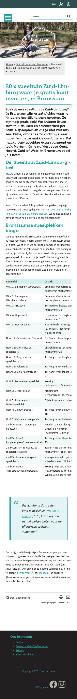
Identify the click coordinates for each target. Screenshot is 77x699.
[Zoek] (69, 16)
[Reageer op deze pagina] (68, 597)
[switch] (54, 4)
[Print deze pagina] (61, 597)
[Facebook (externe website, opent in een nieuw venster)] (53, 687)
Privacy (20, 650)
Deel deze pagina (19, 597)
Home (9, 64)
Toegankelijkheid (25, 654)
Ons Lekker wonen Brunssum (32, 64)
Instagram (24, 573)
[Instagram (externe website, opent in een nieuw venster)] (62, 687)
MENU (8, 18)
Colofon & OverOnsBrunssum (32, 646)
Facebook (42, 573)
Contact (20, 642)
